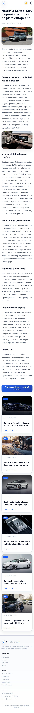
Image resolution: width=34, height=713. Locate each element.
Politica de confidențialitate (10, 696)
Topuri (4, 665)
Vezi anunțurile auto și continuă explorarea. (17, 388)
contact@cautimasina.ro (9, 699)
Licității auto (5, 676)
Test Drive (5, 662)
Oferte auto (5, 679)
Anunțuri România (7, 674)
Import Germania (7, 685)
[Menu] (30, 3)
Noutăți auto (5, 657)
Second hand (6, 682)
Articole (4, 660)
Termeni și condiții (7, 693)
